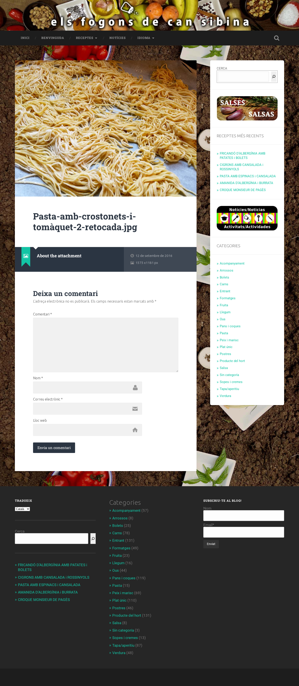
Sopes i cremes (231, 382)
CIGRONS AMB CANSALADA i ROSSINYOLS (53, 577)
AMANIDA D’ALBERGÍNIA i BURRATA (246, 183)
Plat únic (226, 347)
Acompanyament (232, 263)
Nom (38, 378)
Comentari (42, 314)
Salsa (224, 368)
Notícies (117, 38)
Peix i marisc (229, 340)
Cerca (20, 531)
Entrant (225, 291)
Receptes (84, 38)
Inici (25, 38)
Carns (224, 284)
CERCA (222, 68)
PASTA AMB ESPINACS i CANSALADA (248, 176)
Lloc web (40, 420)
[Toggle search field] (276, 38)
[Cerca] (273, 76)
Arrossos (226, 270)
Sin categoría (229, 375)
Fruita (224, 305)
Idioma (143, 38)
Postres (225, 354)
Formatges (228, 298)
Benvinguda (52, 38)
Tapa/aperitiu (229, 389)
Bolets (224, 277)
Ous (222, 319)
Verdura (225, 396)
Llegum (225, 312)
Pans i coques (230, 326)
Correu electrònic (48, 399)
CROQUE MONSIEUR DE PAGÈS (243, 190)
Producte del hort (232, 361)
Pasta (224, 333)
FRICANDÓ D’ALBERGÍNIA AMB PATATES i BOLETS (242, 155)
